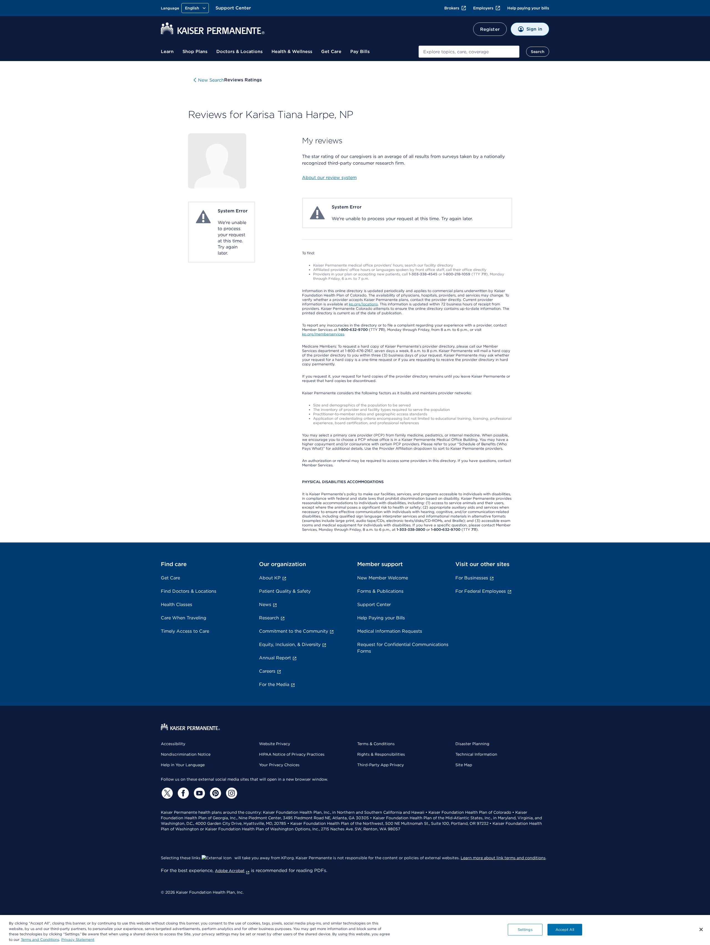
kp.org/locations (363, 304)
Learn (167, 51)
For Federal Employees (480, 591)
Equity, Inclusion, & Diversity (290, 644)
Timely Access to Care (185, 631)
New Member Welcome (382, 577)
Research (269, 617)
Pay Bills (360, 51)
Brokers (451, 8)
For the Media (274, 684)
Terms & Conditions (376, 744)
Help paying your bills (528, 8)
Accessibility (173, 744)
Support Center (233, 8)
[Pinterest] (214, 793)
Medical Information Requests (389, 631)
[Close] (701, 929)
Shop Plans (194, 51)
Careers (267, 671)
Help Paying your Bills (381, 617)
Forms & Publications (380, 591)
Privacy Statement (77, 939)
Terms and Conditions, (40, 939)
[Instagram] (230, 793)
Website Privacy (274, 744)
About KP (270, 577)
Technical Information (476, 754)
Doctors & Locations (239, 51)
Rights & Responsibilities (381, 754)
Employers (483, 8)
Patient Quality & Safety (285, 591)
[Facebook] (182, 793)
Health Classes (176, 604)
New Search (211, 80)
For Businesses (471, 577)
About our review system (329, 177)
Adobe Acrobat (230, 870)
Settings (525, 930)
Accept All (565, 930)
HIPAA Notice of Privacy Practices (291, 754)
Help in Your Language (183, 765)
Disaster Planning (472, 744)
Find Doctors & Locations (188, 591)
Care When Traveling (183, 617)
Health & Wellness (292, 51)
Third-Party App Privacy (380, 765)
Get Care (331, 51)
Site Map (463, 765)
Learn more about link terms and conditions (503, 858)
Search (537, 51)
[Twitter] (166, 793)
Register (490, 29)
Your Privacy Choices (279, 765)
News (265, 604)
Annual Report (275, 657)
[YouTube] (198, 793)
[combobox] (469, 52)
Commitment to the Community (293, 631)
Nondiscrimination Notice (186, 754)
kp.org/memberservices (323, 334)
